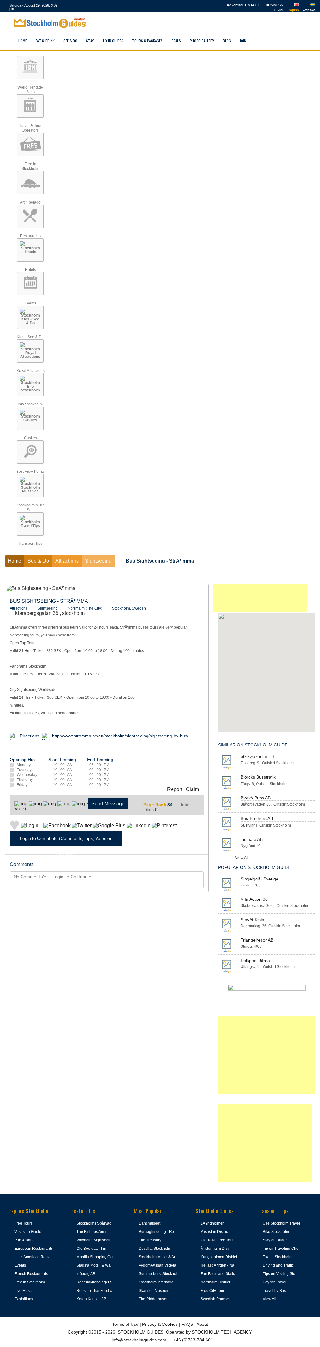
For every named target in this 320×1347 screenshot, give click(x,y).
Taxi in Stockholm (277, 1257)
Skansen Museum (154, 1290)
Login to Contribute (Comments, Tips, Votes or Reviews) (66, 841)
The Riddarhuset (153, 1299)
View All (241, 858)
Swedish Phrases (215, 1299)
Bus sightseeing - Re (156, 1232)
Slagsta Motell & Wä (94, 1265)
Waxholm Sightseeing (95, 1240)
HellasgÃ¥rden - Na (217, 1265)
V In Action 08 (254, 899)
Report (174, 789)
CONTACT (250, 5)
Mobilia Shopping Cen (96, 1257)
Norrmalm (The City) (85, 608)
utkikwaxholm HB (257, 756)
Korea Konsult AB (91, 1299)
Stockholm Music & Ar (157, 1257)
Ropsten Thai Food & (94, 1290)
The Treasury (150, 1240)
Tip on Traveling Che (280, 1248)
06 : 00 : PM (99, 765)
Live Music (23, 1290)
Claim (192, 789)
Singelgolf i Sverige (259, 878)
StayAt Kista (252, 919)
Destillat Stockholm (155, 1248)
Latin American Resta (32, 1257)
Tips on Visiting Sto (279, 1274)
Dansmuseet (149, 1223)
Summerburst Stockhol (158, 1274)
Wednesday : (28, 775)
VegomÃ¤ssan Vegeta (157, 1265)
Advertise (234, 5)
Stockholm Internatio (156, 1282)
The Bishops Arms (92, 1232)
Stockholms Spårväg (94, 1223)
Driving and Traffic (278, 1265)
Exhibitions (23, 1299)
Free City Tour (212, 1290)
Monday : (24, 765)
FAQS (187, 1324)
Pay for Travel (274, 1282)
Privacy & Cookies (160, 1324)
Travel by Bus (274, 1290)
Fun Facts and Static (218, 1274)
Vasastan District (215, 1232)
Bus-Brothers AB (257, 818)
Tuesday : (25, 770)
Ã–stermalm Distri (216, 1248)
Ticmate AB (252, 839)
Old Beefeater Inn (91, 1248)
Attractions (19, 608)
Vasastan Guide (27, 1232)
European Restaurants (33, 1248)
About (202, 1324)
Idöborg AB (86, 1274)
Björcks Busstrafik (258, 777)
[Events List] (272, 40)
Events (20, 1265)
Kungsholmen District (219, 1257)
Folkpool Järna (255, 960)
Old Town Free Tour (217, 1240)
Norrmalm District (215, 1282)
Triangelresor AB (257, 939)
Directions (29, 735)
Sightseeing (48, 608)
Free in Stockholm (29, 1282)
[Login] (258, 40)
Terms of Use (125, 1324)
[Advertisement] (260, 598)
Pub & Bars (23, 1240)
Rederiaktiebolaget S (94, 1282)
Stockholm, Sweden (129, 608)
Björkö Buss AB (256, 798)
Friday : (23, 785)
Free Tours (23, 1223)
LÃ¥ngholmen (213, 1223)
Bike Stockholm (276, 1232)
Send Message (108, 803)
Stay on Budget (276, 1240)
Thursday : (26, 780)
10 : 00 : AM (63, 765)
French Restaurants (31, 1274)
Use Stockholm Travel (281, 1223)
